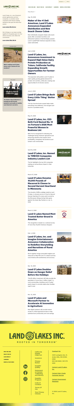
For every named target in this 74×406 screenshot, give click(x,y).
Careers (56, 7)
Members (61, 1)
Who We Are (31, 7)
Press (68, 1)
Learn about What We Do (9, 40)
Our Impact (48, 7)
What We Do (40, 7)
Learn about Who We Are (9, 27)
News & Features (65, 7)
